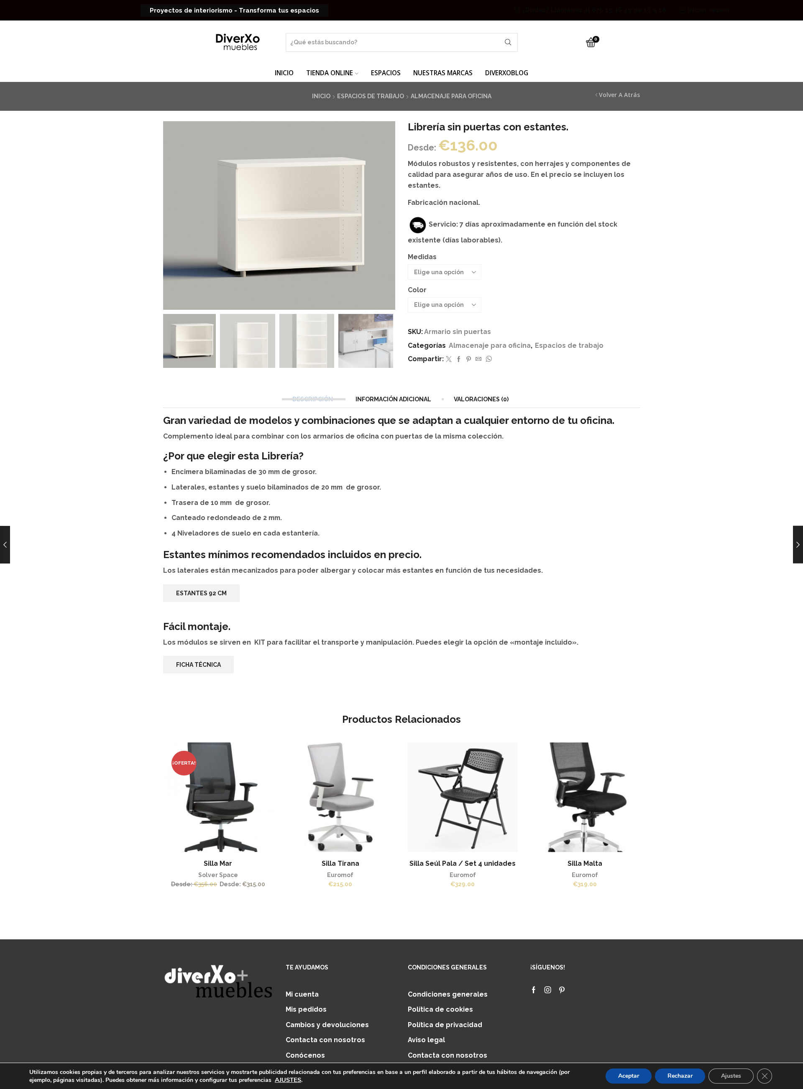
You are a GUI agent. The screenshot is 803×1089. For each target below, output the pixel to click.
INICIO (284, 73)
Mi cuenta (302, 994)
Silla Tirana (340, 863)
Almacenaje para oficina (451, 96)
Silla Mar (218, 863)
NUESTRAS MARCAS (443, 73)
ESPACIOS (386, 73)
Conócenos (305, 1055)
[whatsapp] (487, 359)
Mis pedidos (306, 1009)
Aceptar (628, 1076)
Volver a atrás (619, 95)
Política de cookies (440, 1009)
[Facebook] (459, 359)
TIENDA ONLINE (329, 73)
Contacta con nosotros (325, 1040)
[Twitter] (449, 359)
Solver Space (218, 875)
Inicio (321, 96)
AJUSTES (288, 1080)
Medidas (422, 257)
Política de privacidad (445, 1025)
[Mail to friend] (478, 359)
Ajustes (731, 1076)
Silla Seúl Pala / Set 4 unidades (462, 863)
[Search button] (508, 42)
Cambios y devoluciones (327, 1025)
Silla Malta (585, 863)
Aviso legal (426, 1040)
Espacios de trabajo (370, 96)
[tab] (313, 399)
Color (417, 290)
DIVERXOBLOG (506, 73)
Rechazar (680, 1076)
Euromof (340, 875)
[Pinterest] (468, 359)
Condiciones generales (448, 994)
